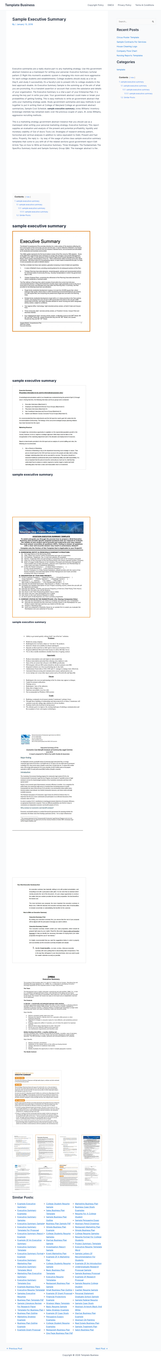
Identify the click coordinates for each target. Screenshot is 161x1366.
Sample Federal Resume (86, 1300)
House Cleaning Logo (127, 46)
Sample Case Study (84, 1303)
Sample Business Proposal (87, 1273)
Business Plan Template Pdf (30, 1300)
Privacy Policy (124, 5)
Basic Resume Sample (56, 1306)
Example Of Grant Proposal (59, 1293)
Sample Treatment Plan (86, 1326)
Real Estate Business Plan (87, 1323)
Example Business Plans (28, 1286)
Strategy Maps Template (58, 1303)
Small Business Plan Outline (59, 1290)
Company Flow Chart (127, 51)
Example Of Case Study (57, 1313)
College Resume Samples (87, 1233)
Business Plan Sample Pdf (58, 1223)
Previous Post (14, 1349)
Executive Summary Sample (30, 1223)
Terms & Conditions (144, 5)
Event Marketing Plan (56, 1253)
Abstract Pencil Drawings (87, 1223)
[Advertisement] (33, 47)
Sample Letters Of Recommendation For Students (85, 1256)
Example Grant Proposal (29, 1330)
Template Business (20, 5)
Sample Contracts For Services (131, 42)
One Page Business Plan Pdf (59, 1333)
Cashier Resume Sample (86, 1290)
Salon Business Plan (84, 1330)
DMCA (111, 5)
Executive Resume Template (30, 1290)
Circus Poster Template (128, 37)
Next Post (102, 1349)
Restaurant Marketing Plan (87, 1227)
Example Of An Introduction (88, 1263)
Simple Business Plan (85, 1230)
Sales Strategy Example (57, 1310)
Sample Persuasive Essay (87, 1220)
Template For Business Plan (30, 1310)
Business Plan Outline (27, 1313)
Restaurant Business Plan (58, 1330)
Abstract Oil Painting (85, 1320)
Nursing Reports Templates (130, 55)
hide (27, 197)
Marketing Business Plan (86, 1203)
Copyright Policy (96, 5)
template (121, 69)
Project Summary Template (88, 1243)
